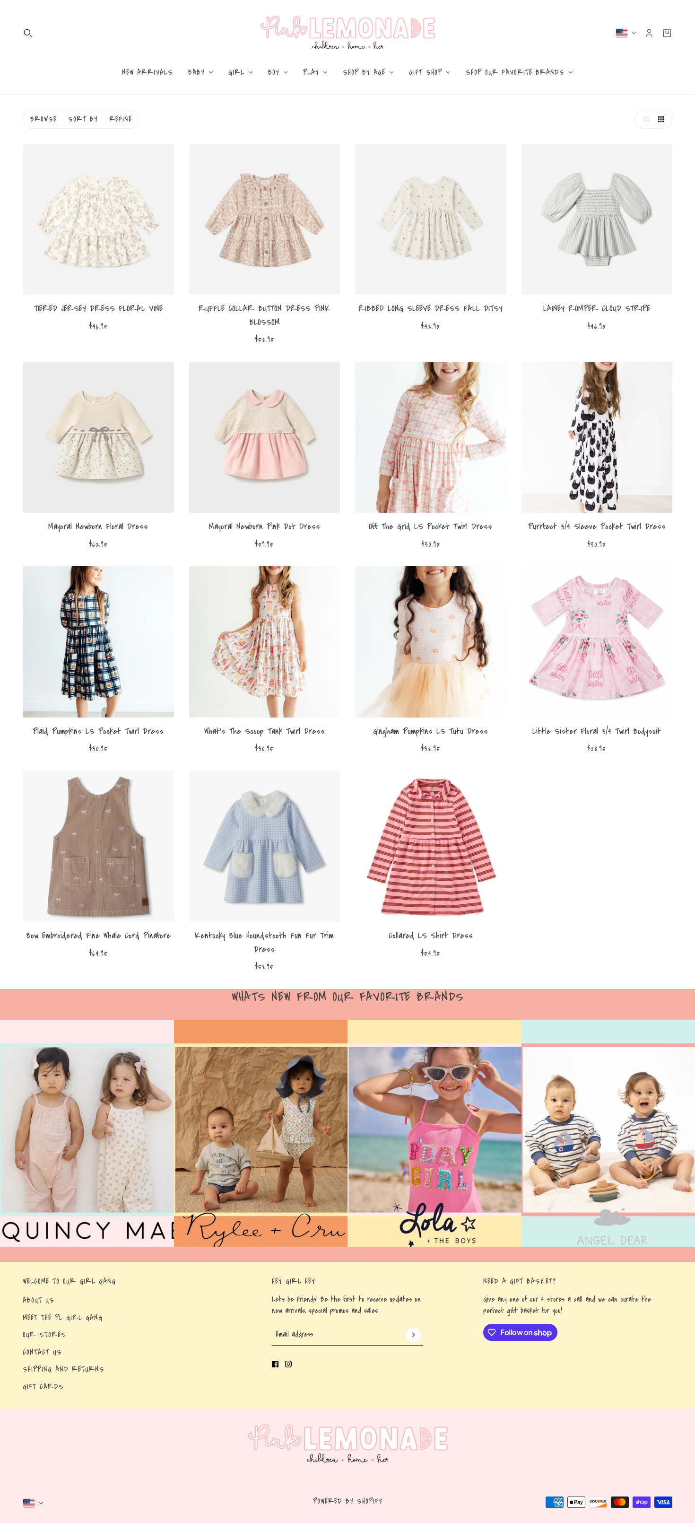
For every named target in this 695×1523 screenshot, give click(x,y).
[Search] (28, 33)
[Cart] (667, 33)
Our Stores (44, 1335)
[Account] (649, 33)
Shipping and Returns (63, 1369)
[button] (643, 119)
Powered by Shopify (347, 1501)
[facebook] (275, 1364)
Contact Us (42, 1352)
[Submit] (413, 1335)
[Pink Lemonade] (347, 33)
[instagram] (288, 1364)
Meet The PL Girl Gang (63, 1318)
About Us (38, 1300)
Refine (120, 119)
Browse (43, 119)
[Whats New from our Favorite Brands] (87, 1133)
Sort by (83, 119)
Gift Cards (43, 1387)
